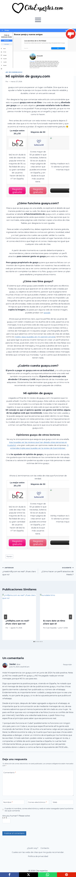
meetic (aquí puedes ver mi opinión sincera (35, 337)
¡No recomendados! (14, 72)
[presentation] (19, 605)
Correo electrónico (37, 802)
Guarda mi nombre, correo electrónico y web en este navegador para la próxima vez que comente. (39, 809)
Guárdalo (66, 874)
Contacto (45, 848)
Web (55, 802)
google (47, 313)
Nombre (8, 802)
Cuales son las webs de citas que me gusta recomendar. (38, 852)
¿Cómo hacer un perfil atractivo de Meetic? (57, 571)
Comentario (9, 772)
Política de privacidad (38, 856)
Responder (67, 665)
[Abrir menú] (38, 20)
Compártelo (9, 874)
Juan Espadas (51, 628)
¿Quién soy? (32, 848)
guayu (9, 556)
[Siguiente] (70, 617)
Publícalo (28, 874)
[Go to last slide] (5, 617)
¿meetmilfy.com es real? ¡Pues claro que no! (19, 571)
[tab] (34, 641)
